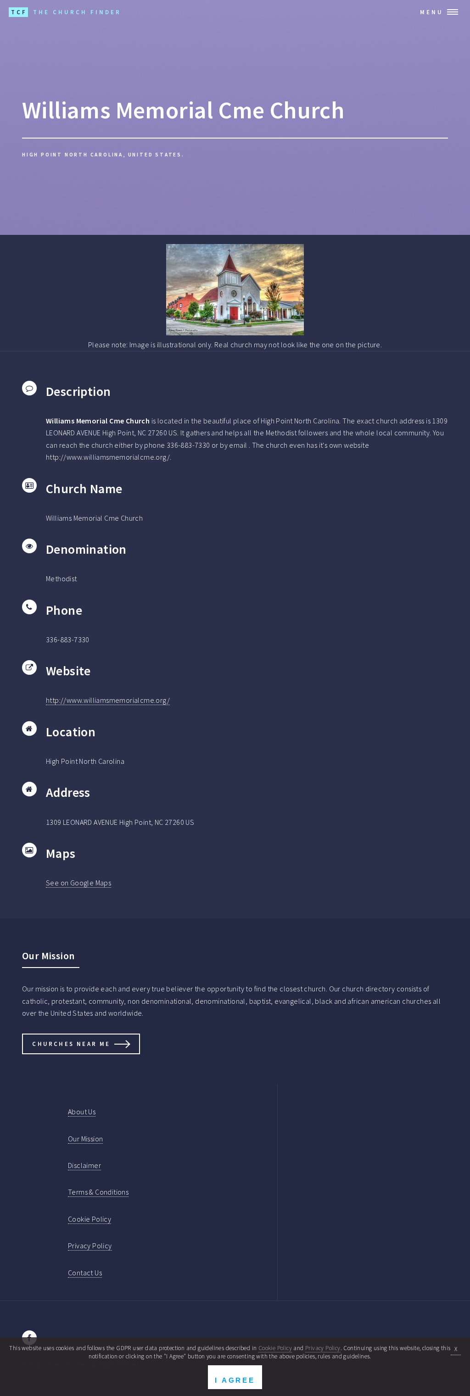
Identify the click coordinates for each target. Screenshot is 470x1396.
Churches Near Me (71, 1043)
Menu (431, 12)
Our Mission (85, 1138)
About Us (81, 1111)
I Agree (235, 1380)
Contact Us (85, 1272)
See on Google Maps (78, 882)
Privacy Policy (90, 1245)
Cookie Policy (89, 1219)
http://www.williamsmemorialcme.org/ (108, 700)
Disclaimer (84, 1165)
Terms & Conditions (98, 1191)
